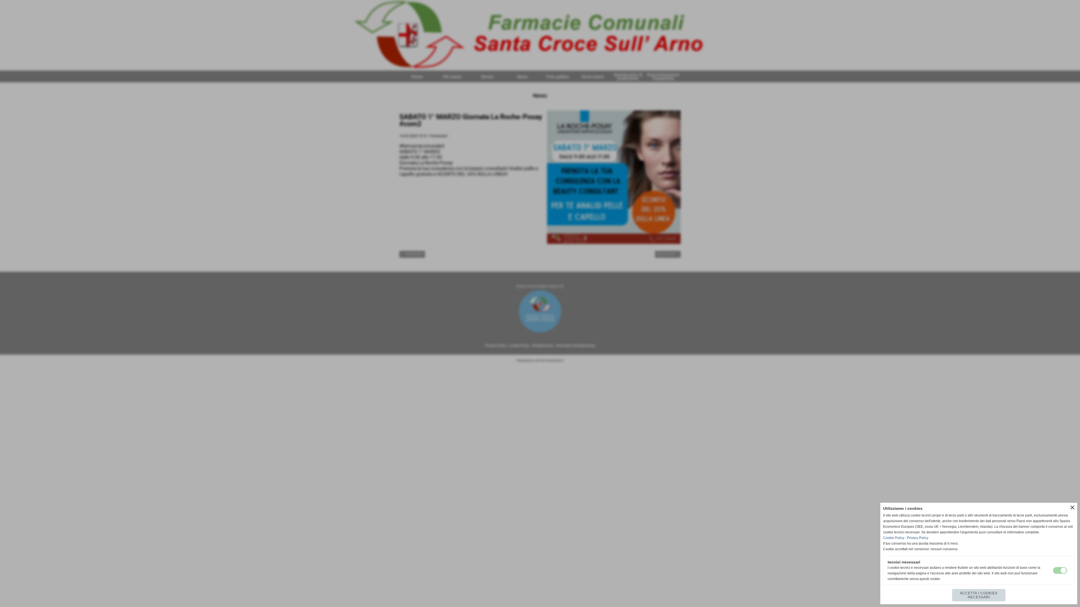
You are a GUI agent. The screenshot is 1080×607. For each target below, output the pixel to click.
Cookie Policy (893, 538)
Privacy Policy (917, 538)
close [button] (1072, 507)
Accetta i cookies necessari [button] (979, 595)
